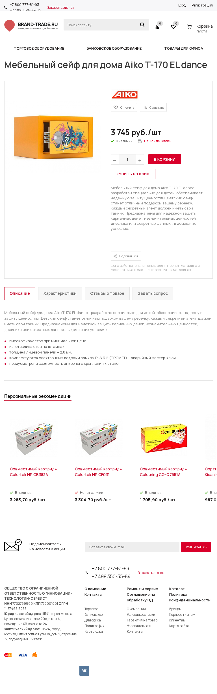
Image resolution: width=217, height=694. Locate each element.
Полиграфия (94, 625)
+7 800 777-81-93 (24, 4)
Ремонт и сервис (142, 588)
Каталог (177, 588)
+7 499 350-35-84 (25, 10)
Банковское (93, 614)
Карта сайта (179, 625)
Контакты (93, 594)
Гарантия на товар (142, 620)
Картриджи (93, 631)
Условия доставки (141, 614)
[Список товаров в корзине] (200, 30)
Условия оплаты (140, 625)
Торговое (91, 608)
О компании (95, 588)
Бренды (175, 608)
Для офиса (92, 620)
